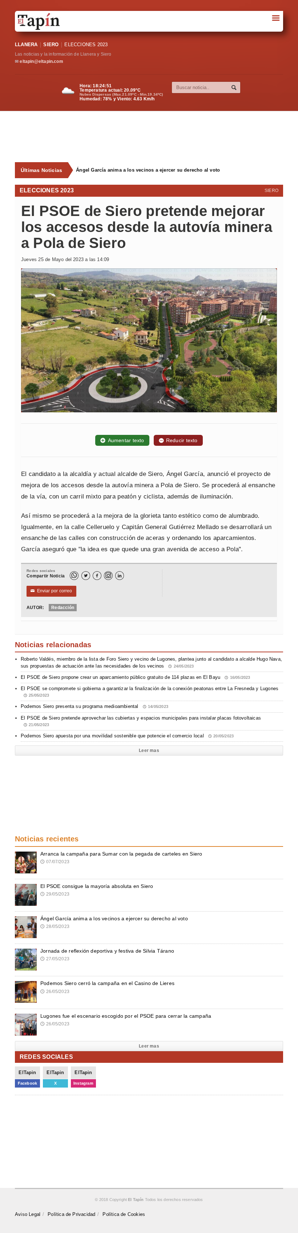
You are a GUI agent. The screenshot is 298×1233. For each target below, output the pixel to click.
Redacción (62, 607)
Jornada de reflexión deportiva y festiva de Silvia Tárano (107, 951)
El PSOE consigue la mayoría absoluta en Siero (96, 886)
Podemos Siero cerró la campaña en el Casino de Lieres (107, 983)
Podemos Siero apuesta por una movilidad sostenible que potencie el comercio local (127, 735)
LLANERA (26, 44)
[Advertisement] (153, 137)
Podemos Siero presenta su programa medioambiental (94, 706)
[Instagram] (108, 576)
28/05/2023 (54, 926)
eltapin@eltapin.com (41, 61)
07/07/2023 (54, 861)
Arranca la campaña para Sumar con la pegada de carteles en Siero (121, 854)
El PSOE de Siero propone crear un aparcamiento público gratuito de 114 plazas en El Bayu (135, 677)
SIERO (51, 44)
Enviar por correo (51, 590)
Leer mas (149, 750)
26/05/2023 (54, 991)
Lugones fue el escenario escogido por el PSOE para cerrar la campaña (125, 1016)
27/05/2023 (54, 958)
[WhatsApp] (74, 576)
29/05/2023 (54, 894)
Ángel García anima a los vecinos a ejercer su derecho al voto (148, 170)
